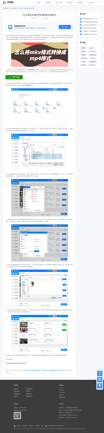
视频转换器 (44, 370)
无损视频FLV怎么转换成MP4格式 (91, 31)
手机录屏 (83, 61)
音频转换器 (29, 393)
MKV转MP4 (27, 370)
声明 (42, 425)
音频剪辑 (83, 54)
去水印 (91, 48)
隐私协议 (25, 425)
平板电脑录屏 (92, 61)
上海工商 (18, 425)
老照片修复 (84, 58)
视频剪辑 (83, 48)
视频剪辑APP (29, 396)
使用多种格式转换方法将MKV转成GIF (90, 34)
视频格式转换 (36, 370)
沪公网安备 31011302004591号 (56, 425)
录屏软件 (16, 389)
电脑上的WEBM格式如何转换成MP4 (90, 28)
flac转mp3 (93, 58)
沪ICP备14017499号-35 (61, 428)
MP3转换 (83, 51)
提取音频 (83, 65)
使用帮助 (37, 425)
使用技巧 (15, 8)
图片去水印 (92, 51)
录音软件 (16, 396)
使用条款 (31, 425)
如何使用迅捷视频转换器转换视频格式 (91, 22)
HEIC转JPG (92, 65)
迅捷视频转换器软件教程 (56, 370)
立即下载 (15, 77)
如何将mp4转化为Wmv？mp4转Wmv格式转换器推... (91, 19)
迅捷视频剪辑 (17, 393)
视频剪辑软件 (29, 389)
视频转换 (28, 85)
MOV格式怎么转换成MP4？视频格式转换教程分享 (90, 25)
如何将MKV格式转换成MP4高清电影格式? (16, 363)
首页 (10, 8)
